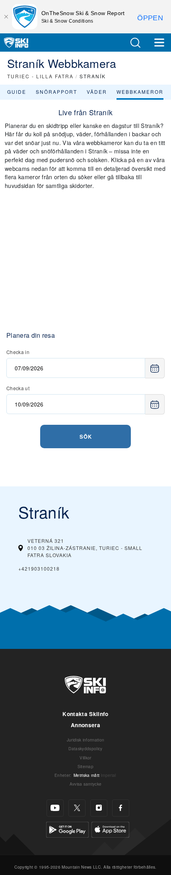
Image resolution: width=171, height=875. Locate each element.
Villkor (85, 758)
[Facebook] (120, 808)
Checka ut (17, 388)
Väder (97, 91)
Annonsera (85, 725)
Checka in (17, 351)
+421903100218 (39, 568)
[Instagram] (98, 808)
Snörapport (56, 91)
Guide (16, 91)
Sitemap (85, 766)
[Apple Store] (110, 829)
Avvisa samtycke (86, 784)
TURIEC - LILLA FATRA (40, 76)
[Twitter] (77, 808)
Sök (86, 436)
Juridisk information (85, 740)
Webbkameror (140, 91)
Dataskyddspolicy (85, 748)
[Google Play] (67, 829)
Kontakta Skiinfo (85, 714)
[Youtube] (55, 808)
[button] (135, 43)
